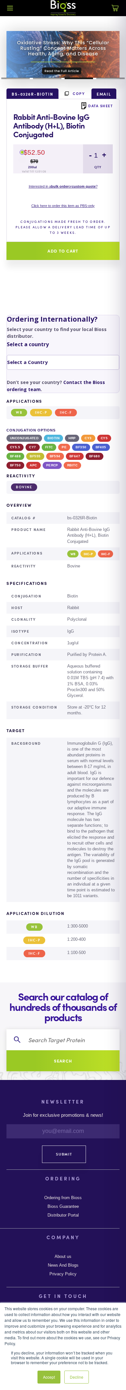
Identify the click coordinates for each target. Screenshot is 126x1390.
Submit (64, 1154)
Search (63, 1061)
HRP (72, 438)
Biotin (53, 438)
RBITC (72, 465)
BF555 (35, 456)
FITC (49, 447)
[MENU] (10, 8)
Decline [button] (76, 1377)
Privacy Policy (63, 1274)
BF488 (15, 456)
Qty (97, 167)
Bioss (63, 8)
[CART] (115, 12)
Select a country (28, 344)
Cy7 (32, 447)
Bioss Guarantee (63, 1206)
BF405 (101, 447)
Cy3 (88, 438)
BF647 (74, 456)
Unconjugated (24, 438)
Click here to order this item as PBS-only (63, 206)
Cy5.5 (15, 447)
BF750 (15, 465)
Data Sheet (100, 105)
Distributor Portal (63, 1215)
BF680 (94, 456)
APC (33, 465)
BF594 (55, 456)
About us (63, 1256)
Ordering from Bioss (63, 1198)
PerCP (52, 465)
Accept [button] (49, 1377)
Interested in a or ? (63, 186)
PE (64, 447)
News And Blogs (63, 1265)
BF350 (81, 447)
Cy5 (104, 438)
